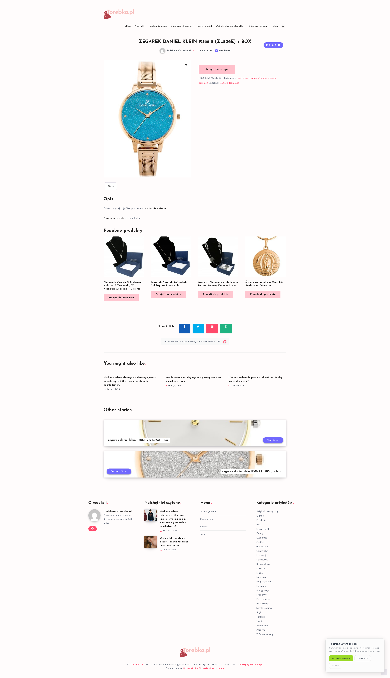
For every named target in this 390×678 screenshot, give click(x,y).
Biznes (260, 515)
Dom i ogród (204, 26)
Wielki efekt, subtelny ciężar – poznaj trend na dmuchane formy (174, 542)
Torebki (260, 617)
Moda (259, 573)
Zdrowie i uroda (258, 26)
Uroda (259, 621)
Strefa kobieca (264, 608)
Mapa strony (206, 519)
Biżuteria (261, 520)
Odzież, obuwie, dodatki (229, 26)
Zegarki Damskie (229, 83)
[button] (186, 65)
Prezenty (261, 595)
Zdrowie (261, 630)
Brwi (259, 524)
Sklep (128, 26)
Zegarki (262, 78)
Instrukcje (261, 555)
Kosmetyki (262, 559)
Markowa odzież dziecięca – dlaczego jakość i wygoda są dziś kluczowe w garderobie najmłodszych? (130, 381)
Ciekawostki (263, 529)
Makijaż (260, 568)
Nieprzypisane (264, 581)
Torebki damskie (157, 26)
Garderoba (262, 551)
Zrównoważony (264, 634)
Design (260, 533)
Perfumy (261, 586)
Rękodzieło (262, 603)
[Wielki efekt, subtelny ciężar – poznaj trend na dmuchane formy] (150, 542)
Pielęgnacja (262, 590)
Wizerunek (262, 625)
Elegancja (261, 537)
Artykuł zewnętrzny (267, 511)
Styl (258, 612)
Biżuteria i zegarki (181, 26)
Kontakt (139, 26)
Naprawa (261, 577)
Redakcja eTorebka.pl (118, 511)
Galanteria (262, 546)
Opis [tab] (111, 186)
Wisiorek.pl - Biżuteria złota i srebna (203, 668)
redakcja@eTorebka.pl (250, 664)
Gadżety (261, 542)
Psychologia (263, 599)
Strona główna (208, 511)
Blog (275, 26)
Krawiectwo (263, 564)
